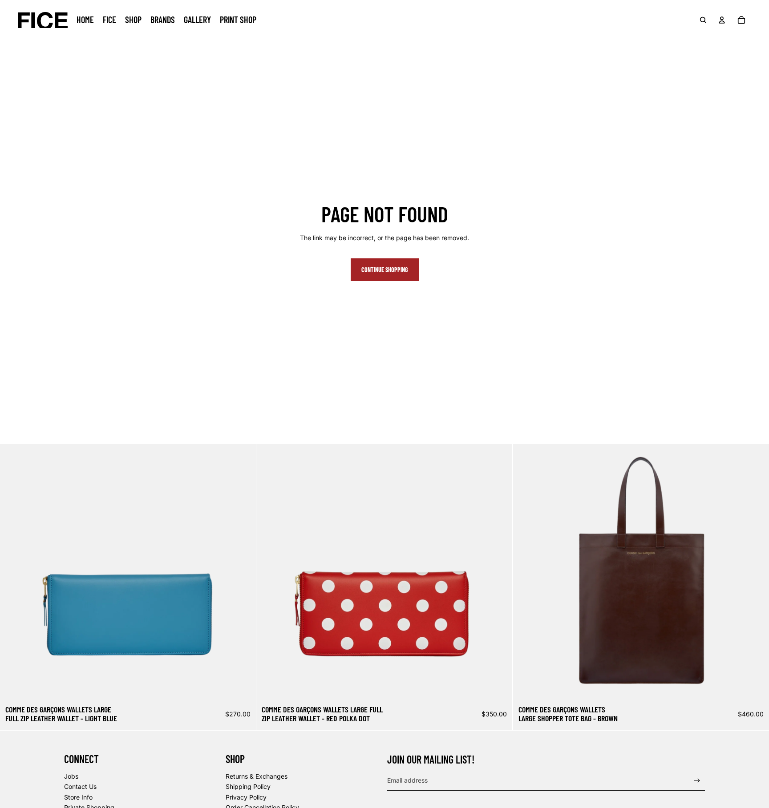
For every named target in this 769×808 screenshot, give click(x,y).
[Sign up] (697, 780)
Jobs (71, 776)
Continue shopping (384, 269)
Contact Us (80, 786)
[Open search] (703, 20)
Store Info (78, 797)
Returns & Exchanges (256, 776)
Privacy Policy (246, 797)
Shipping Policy (248, 786)
